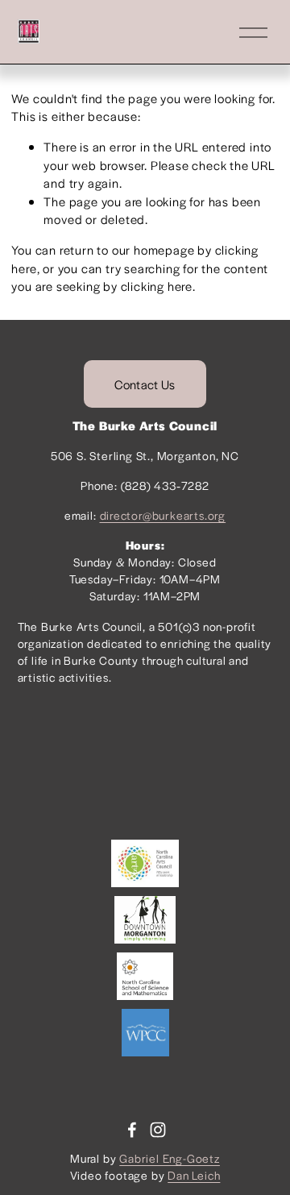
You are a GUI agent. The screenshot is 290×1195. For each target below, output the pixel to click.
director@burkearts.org (163, 515)
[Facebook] (132, 1130)
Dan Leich (194, 1175)
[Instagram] (158, 1130)
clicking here (157, 285)
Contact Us (144, 384)
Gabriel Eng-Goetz (169, 1158)
